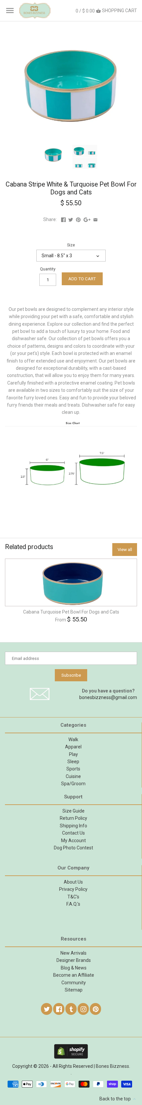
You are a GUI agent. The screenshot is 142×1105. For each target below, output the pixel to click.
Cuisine (73, 776)
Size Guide (73, 811)
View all (125, 549)
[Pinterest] (96, 1009)
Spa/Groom (73, 783)
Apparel (73, 746)
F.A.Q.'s (73, 904)
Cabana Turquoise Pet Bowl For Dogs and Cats (71, 612)
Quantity (47, 268)
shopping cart (106, 10)
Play (73, 754)
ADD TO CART (82, 278)
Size (71, 244)
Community (73, 982)
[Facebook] (59, 1009)
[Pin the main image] (78, 219)
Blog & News (74, 967)
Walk (73, 739)
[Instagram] (84, 1009)
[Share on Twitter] (70, 219)
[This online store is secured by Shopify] (71, 1047)
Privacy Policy (73, 889)
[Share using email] (95, 219)
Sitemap (74, 989)
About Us (73, 882)
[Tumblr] (71, 1009)
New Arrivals (73, 953)
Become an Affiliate (73, 975)
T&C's (73, 896)
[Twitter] (47, 1009)
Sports (73, 768)
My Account (73, 840)
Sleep (73, 761)
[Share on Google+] (87, 219)
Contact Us (73, 833)
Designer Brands (73, 960)
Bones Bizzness (112, 1066)
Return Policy (73, 818)
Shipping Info (73, 825)
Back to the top (115, 1098)
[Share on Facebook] (63, 219)
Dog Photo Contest (73, 847)
